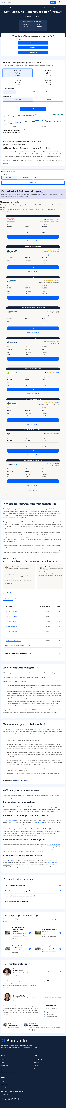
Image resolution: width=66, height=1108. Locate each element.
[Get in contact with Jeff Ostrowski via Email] (18, 975)
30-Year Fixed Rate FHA (13, 631)
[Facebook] (2, 1099)
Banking (3, 1062)
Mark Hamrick (33, 1025)
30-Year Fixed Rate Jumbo (13, 641)
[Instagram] (9, 1099)
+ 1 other (22, 144)
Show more (8, 583)
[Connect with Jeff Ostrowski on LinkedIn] (16, 975)
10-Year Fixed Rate (11, 626)
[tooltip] (43, 22)
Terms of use (4, 1094)
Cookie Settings (5, 1088)
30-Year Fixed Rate (11, 611)
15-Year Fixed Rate (11, 621)
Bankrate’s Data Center (7, 1072)
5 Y (46, 92)
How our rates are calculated (10, 104)
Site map (36, 1062)
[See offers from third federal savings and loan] (12, 312)
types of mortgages (18, 795)
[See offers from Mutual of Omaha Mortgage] (12, 342)
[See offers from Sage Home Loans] (12, 251)
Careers (36, 1065)
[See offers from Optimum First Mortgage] (12, 281)
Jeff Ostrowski (15, 144)
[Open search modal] (59, 2)
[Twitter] (5, 1099)
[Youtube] (15, 1099)
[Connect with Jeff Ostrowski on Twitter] (13, 975)
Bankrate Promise (58, 7)
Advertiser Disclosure (48, 7)
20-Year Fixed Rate (11, 616)
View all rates (33, 52)
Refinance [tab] (18, 599)
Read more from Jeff (54, 972)
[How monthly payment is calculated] (48, 224)
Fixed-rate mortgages (9, 860)
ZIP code (36, 174)
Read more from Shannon (53, 997)
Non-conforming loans (53, 844)
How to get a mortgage (20, 780)
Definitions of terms (5, 211)
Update (2, 207)
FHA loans (46, 829)
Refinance (33, 47)
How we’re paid (38, 1059)
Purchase (33, 43)
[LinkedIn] (12, 1099)
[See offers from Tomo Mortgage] (12, 220)
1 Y (34, 92)
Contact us (37, 1069)
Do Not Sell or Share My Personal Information (13, 1091)
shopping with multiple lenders (32, 515)
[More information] (30, 196)
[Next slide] (9, 592)
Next (33, 236)
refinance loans (34, 807)
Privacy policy (4, 1084)
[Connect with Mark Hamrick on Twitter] (29, 1030)
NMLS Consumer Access (26, 1045)
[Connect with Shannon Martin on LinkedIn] (13, 1000)
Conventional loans (9, 820)
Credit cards (4, 1065)
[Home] (7, 2)
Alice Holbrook (13, 1025)
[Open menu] (63, 2)
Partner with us (38, 1072)
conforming (39, 822)
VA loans (16, 831)
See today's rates (32, 109)
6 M (22, 92)
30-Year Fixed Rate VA (12, 636)
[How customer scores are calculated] (58, 219)
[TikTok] (18, 1099)
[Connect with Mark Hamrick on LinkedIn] (32, 1030)
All (57, 92)
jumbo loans (34, 847)
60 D (9, 92)
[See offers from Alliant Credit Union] (12, 373)
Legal (2, 1081)
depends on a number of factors (33, 729)
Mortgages (6, 7)
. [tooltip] (47, 39)
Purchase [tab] (8, 599)
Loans (2, 1069)
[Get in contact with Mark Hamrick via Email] (35, 1030)
